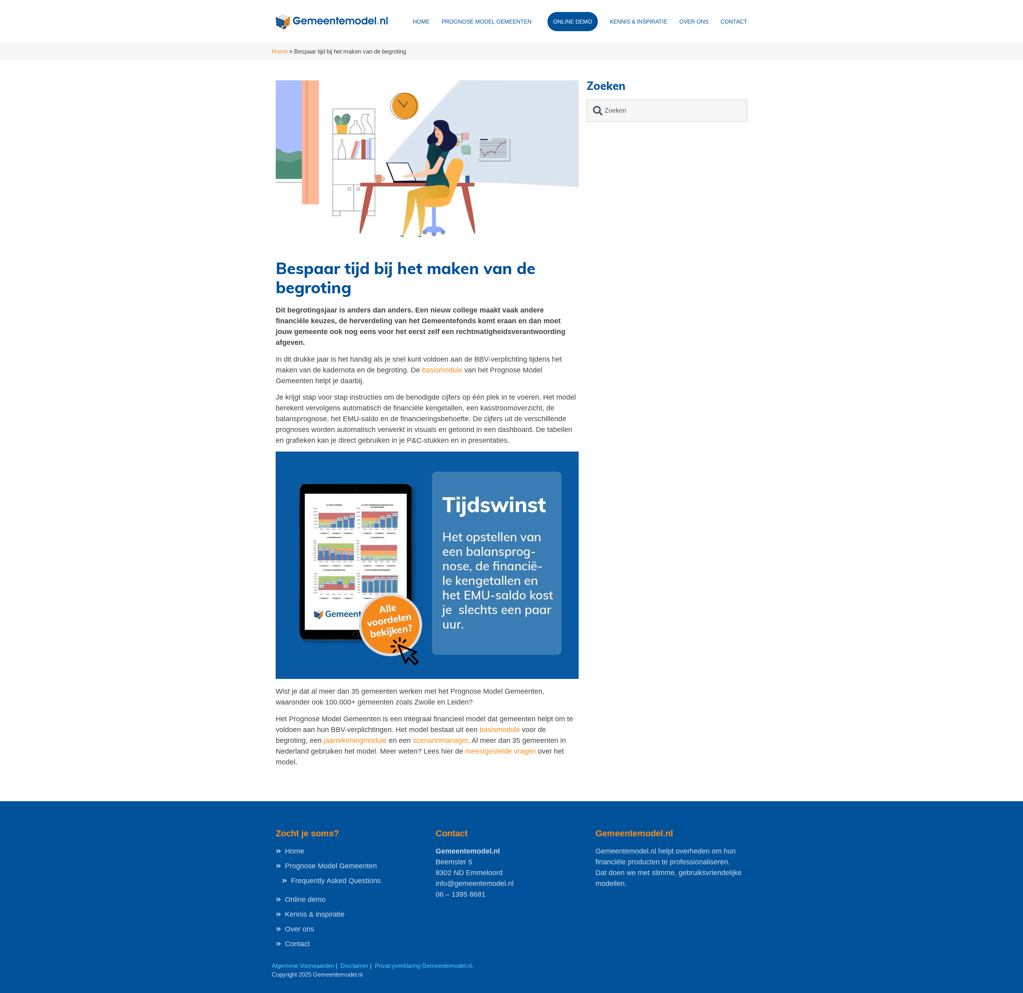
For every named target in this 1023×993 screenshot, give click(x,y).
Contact (733, 21)
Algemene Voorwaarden (303, 965)
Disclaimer (354, 965)
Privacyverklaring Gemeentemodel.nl (423, 965)
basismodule (443, 370)
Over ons (694, 21)
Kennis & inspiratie (638, 21)
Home (421, 21)
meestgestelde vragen (500, 751)
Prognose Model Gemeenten (486, 21)
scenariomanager (440, 740)
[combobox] (667, 110)
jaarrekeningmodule (355, 740)
